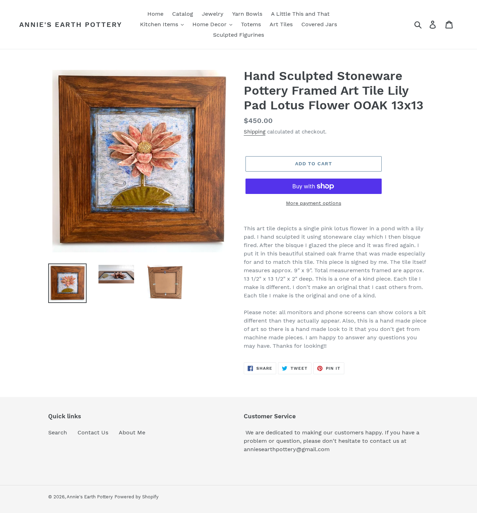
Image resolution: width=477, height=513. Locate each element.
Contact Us (93, 432)
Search (57, 432)
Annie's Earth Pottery (70, 24)
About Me (132, 432)
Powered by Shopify (137, 496)
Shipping (254, 132)
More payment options (313, 203)
